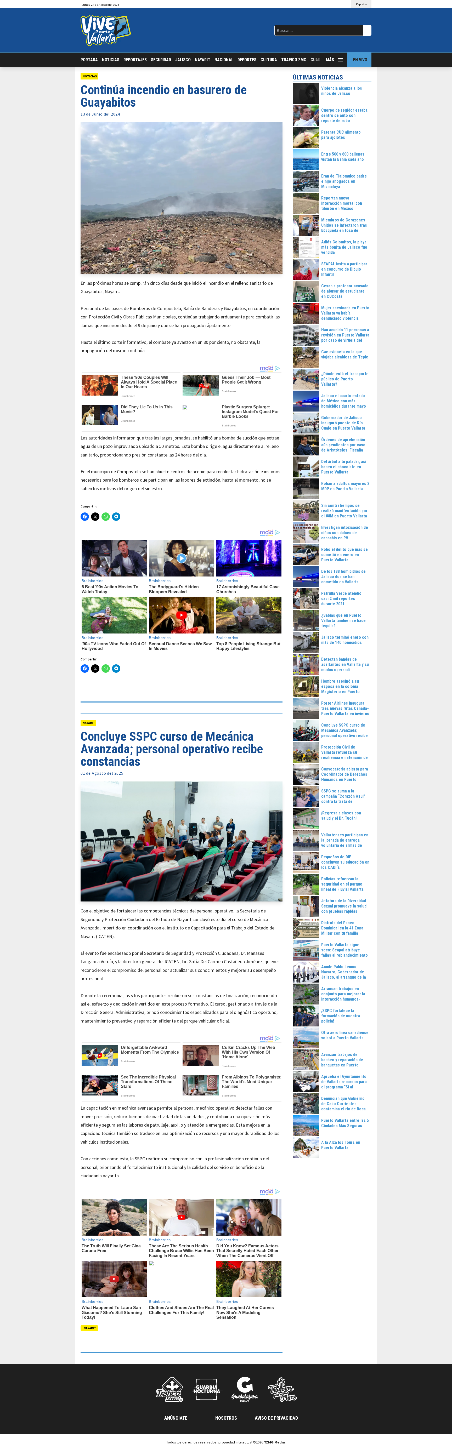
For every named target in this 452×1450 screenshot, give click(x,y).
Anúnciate (175, 1418)
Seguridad (161, 59)
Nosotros (226, 1418)
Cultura (269, 59)
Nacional (223, 59)
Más (330, 59)
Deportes (247, 59)
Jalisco (183, 59)
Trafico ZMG (293, 59)
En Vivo (360, 59)
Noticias (110, 59)
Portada (89, 59)
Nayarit (202, 59)
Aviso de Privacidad (276, 1418)
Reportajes (135, 59)
